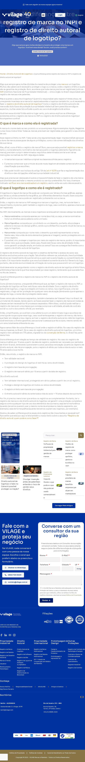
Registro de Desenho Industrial (7, 656)
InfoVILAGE (41, 686)
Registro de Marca (6, 649)
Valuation (3, 664)
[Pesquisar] (81, 435)
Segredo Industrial (74, 664)
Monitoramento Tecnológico (5, 668)
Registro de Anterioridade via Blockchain (23, 673)
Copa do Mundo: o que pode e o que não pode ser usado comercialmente (49, 488)
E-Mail (65, 555)
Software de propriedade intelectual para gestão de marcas (49, 450)
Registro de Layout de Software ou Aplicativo (24, 662)
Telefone (44, 565)
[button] (43, 15)
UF (76, 565)
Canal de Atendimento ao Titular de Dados (61, 753)
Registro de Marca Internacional (40, 650)
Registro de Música (23, 668)
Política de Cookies (35, 753)
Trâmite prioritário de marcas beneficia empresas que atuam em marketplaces (70, 484)
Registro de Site (22, 657)
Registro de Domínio (75, 668)
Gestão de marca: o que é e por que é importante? (10, 441)
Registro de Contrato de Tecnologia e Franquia (76, 650)
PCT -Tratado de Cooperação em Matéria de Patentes (42, 661)
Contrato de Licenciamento (73, 660)
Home (2, 74)
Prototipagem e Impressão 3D (56, 657)
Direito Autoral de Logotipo (20, 74)
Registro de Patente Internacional (40, 655)
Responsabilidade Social (24, 686)
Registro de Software (24, 654)
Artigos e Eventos (57, 686)
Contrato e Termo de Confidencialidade (75, 655)
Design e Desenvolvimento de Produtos (58, 651)
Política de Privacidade (73, 595)
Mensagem (45, 574)
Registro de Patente (7, 652)
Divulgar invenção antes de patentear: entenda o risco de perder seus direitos (31, 484)
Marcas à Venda (5, 660)
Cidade (65, 565)
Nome (43, 555)
